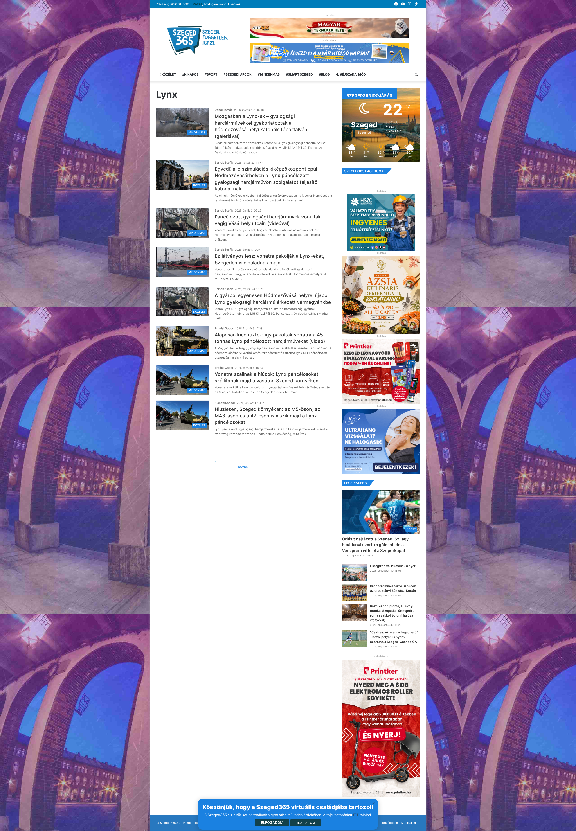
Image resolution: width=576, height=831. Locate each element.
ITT (356, 815)
